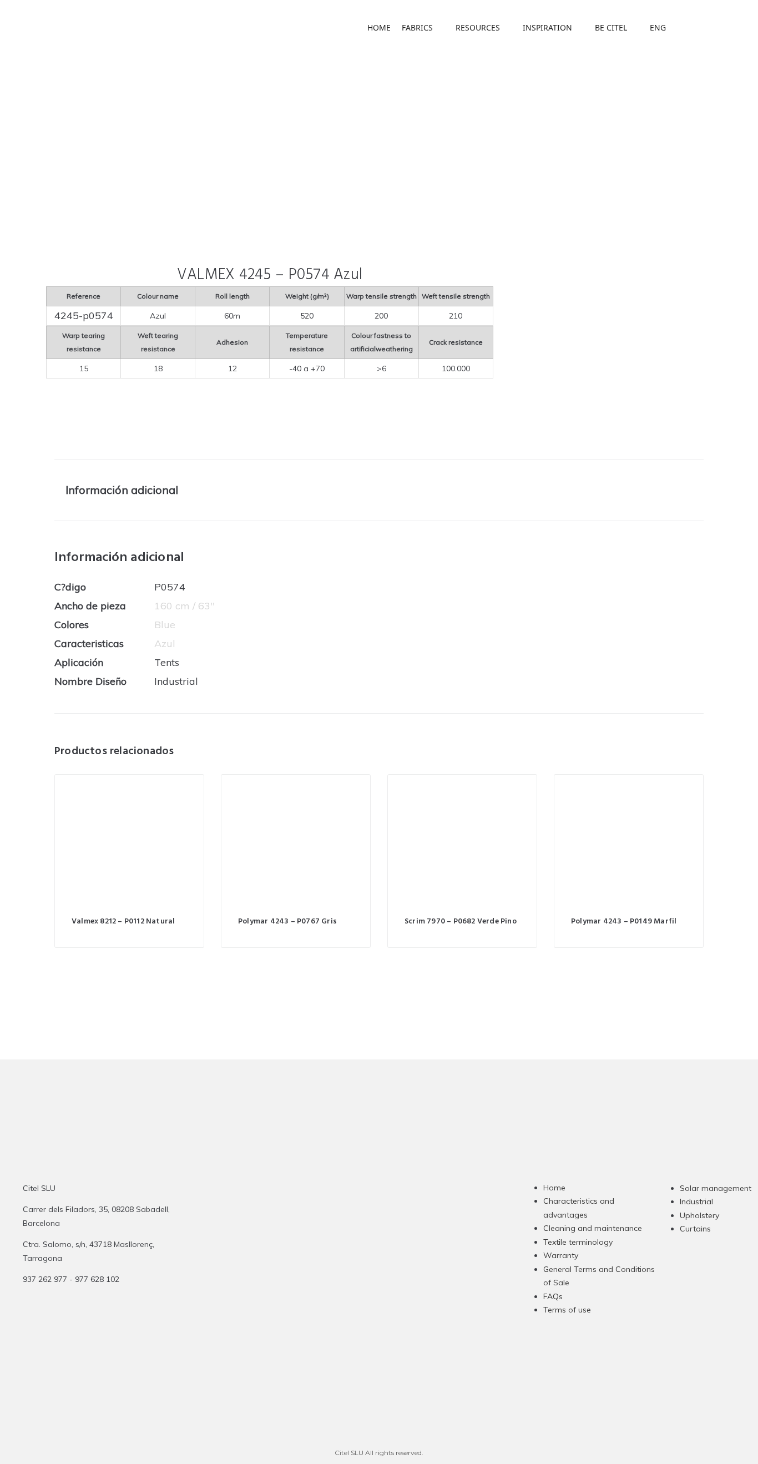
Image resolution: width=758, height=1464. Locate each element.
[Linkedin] (377, 1263)
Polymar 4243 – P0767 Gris (287, 921)
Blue (164, 624)
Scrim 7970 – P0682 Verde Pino (461, 921)
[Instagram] (333, 1263)
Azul (164, 643)
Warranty (560, 1255)
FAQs (553, 1296)
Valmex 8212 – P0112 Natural (123, 921)
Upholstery (699, 1215)
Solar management (715, 1188)
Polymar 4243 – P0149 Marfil (623, 921)
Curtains (695, 1229)
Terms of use (567, 1310)
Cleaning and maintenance (592, 1228)
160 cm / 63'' (184, 605)
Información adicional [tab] (121, 490)
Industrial (696, 1201)
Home (554, 1188)
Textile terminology (578, 1242)
